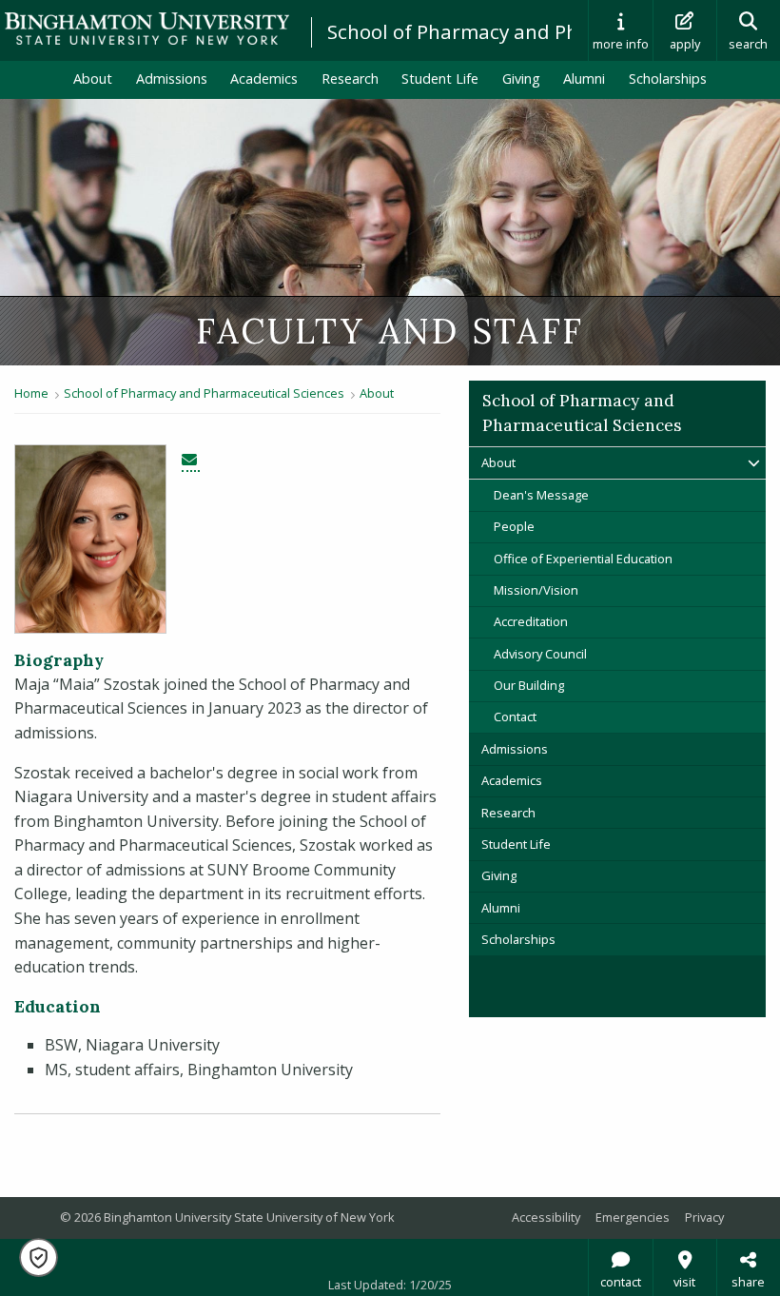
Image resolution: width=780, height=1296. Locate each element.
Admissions (171, 78)
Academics (264, 78)
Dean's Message (541, 494)
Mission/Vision (536, 590)
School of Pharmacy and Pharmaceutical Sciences (204, 393)
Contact (515, 716)
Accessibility (546, 1217)
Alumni (584, 78)
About (92, 78)
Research (350, 78)
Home (31, 393)
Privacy (704, 1217)
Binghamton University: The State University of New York (147, 29)
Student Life (439, 78)
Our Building (529, 685)
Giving (521, 78)
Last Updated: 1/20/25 (390, 1284)
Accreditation (531, 621)
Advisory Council (540, 653)
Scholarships (668, 78)
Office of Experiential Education (583, 558)
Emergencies (632, 1217)
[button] (38, 1257)
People (514, 526)
